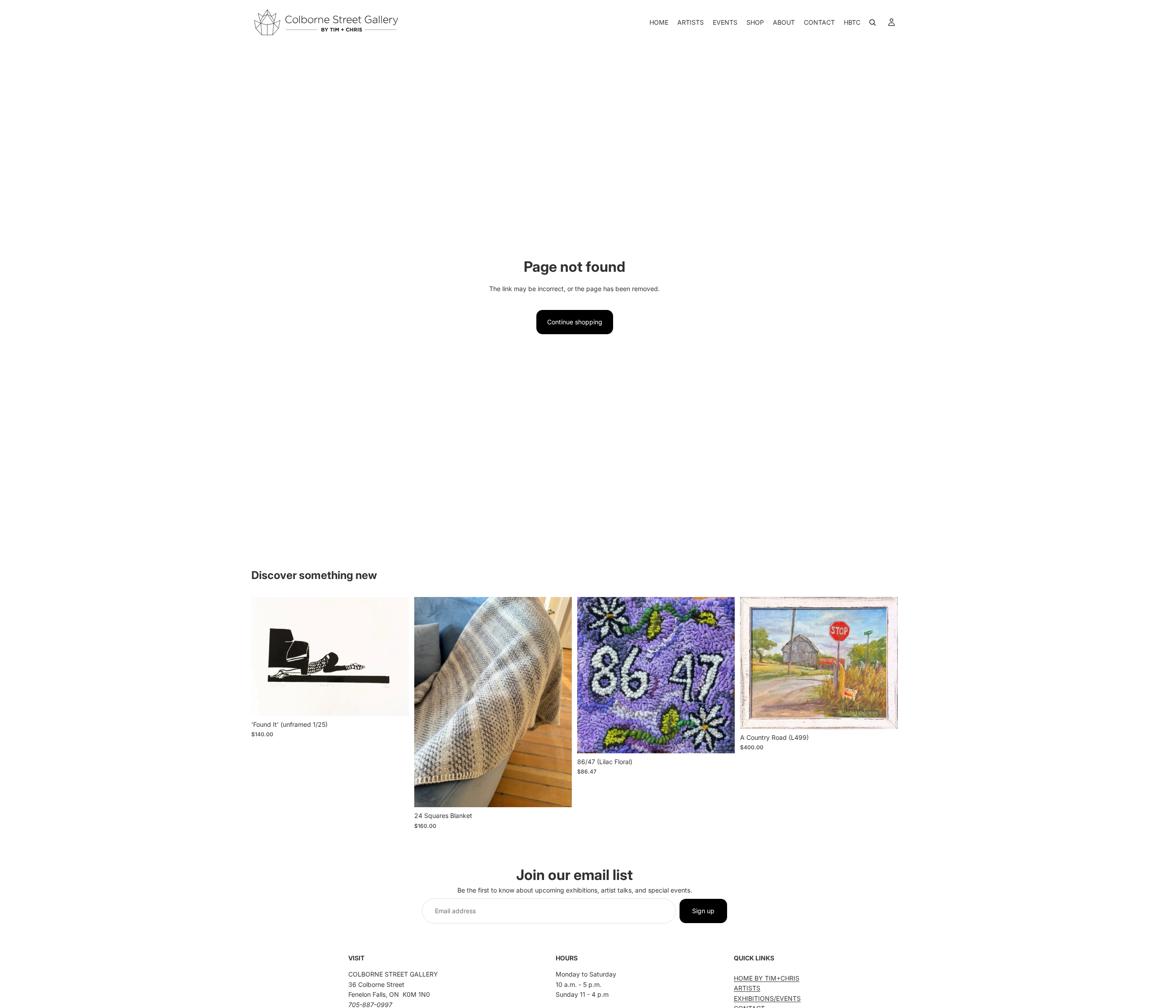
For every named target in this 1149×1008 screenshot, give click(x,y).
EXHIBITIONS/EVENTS (767, 998)
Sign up (703, 911)
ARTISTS (747, 988)
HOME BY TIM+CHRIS (766, 978)
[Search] (872, 22)
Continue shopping (574, 322)
